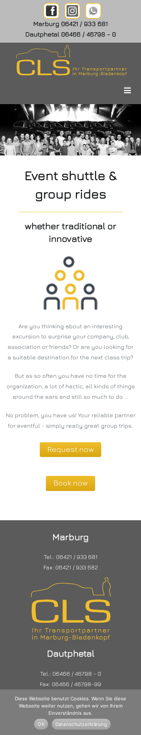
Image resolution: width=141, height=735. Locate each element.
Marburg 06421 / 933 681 (70, 23)
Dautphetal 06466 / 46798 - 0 (70, 34)
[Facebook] (51, 11)
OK (41, 724)
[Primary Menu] (127, 91)
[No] (132, 712)
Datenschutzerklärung (81, 724)
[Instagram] (72, 11)
